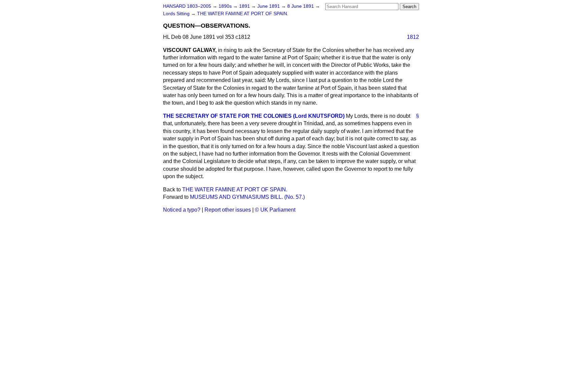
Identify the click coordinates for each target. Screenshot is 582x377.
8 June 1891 (301, 6)
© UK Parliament (275, 210)
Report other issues (227, 210)
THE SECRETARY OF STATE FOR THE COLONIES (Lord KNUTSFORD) (254, 116)
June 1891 (269, 6)
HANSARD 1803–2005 (187, 6)
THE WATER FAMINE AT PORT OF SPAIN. (242, 13)
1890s (226, 6)
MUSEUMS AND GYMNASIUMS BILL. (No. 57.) (247, 197)
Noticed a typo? (181, 210)
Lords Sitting (177, 13)
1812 (413, 37)
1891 (245, 6)
